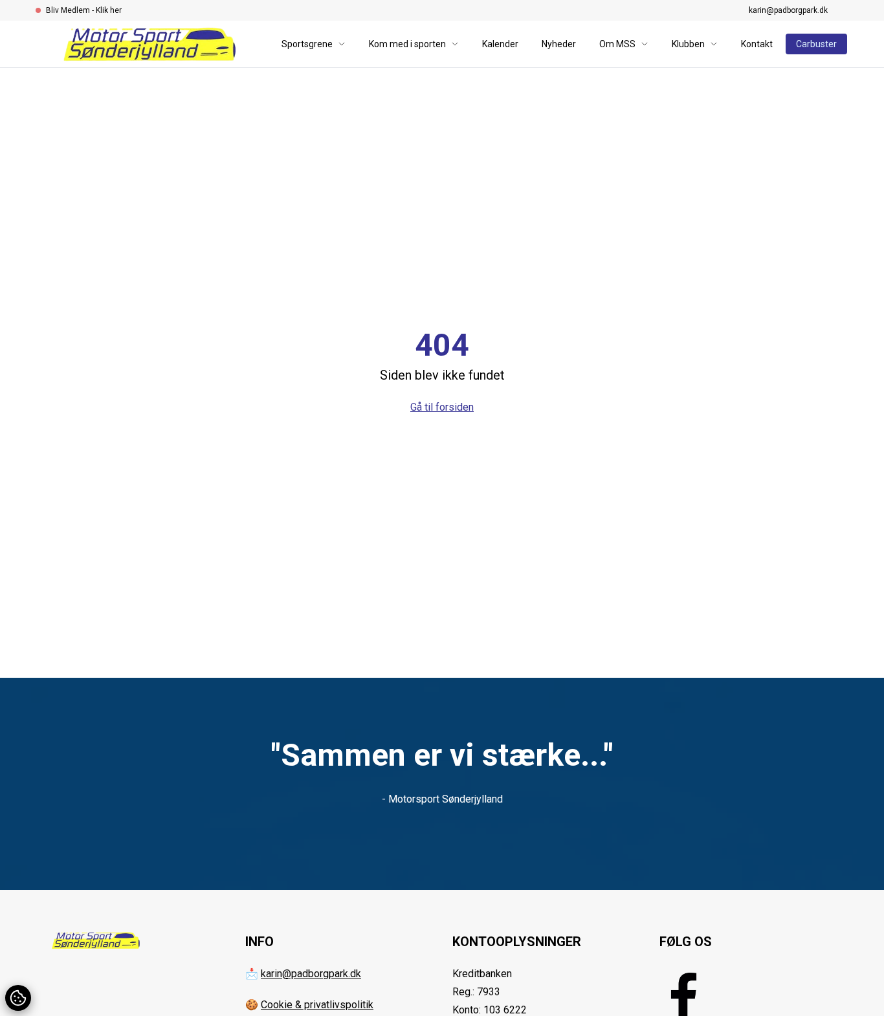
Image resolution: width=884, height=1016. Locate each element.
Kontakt (757, 44)
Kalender (500, 44)
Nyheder (559, 44)
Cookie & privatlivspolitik (317, 1005)
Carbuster (816, 44)
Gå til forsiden (442, 407)
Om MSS (617, 44)
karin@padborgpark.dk (788, 10)
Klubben (688, 44)
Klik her (109, 10)
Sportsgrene (307, 44)
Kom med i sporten (407, 44)
